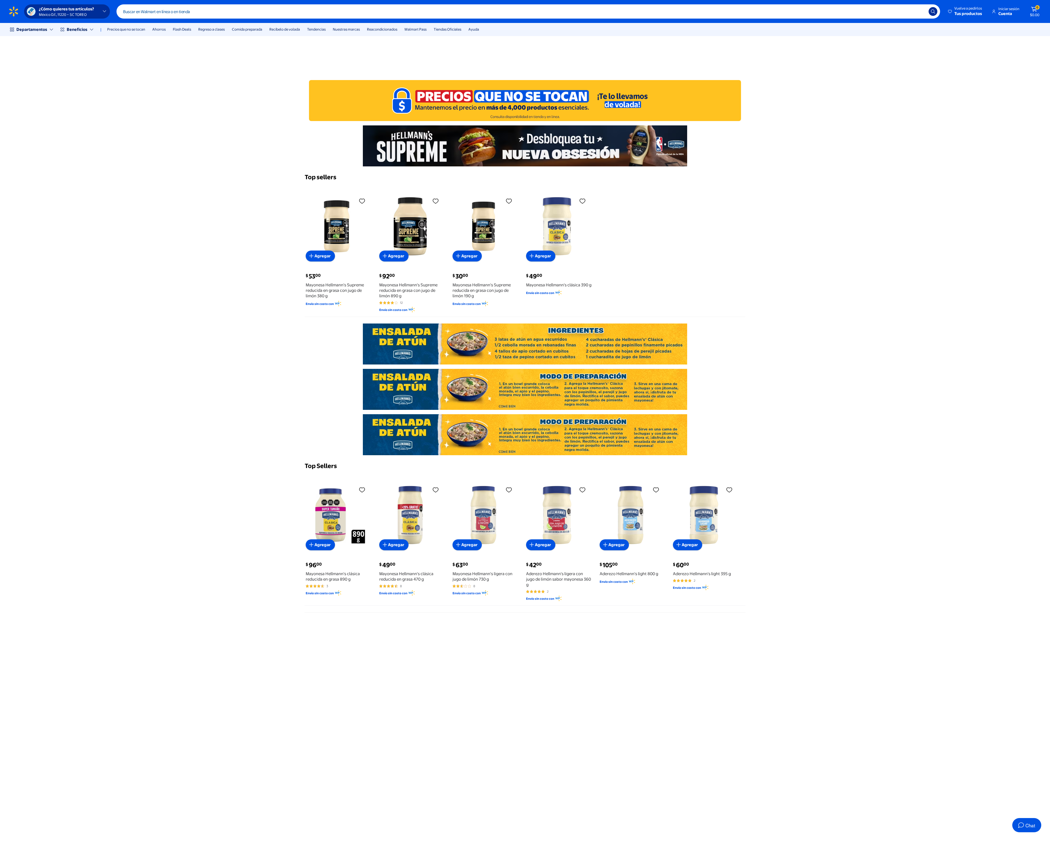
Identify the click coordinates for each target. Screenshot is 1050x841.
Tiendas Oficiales (447, 29)
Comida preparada (247, 29)
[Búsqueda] (933, 11)
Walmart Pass (415, 29)
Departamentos (31, 29)
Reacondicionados (382, 29)
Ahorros (159, 29)
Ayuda (473, 29)
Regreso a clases (211, 29)
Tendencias (316, 29)
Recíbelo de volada (284, 29)
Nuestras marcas (346, 29)
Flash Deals (182, 29)
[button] (965, 11)
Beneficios (77, 29)
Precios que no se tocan (126, 29)
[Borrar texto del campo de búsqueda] (920, 11)
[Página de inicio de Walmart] (14, 11)
